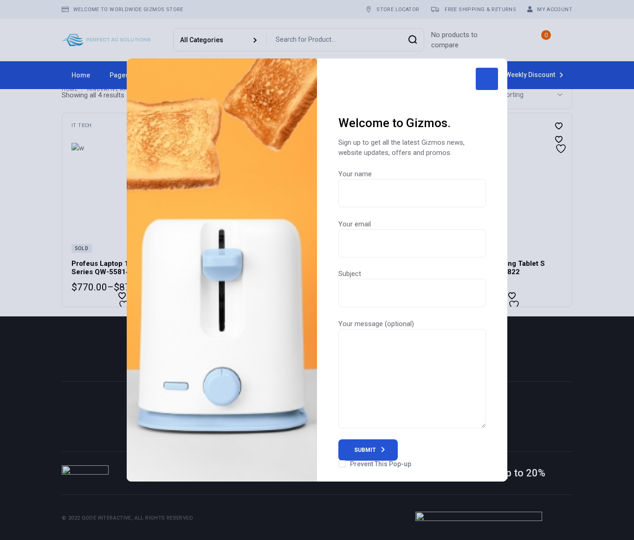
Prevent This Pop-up (380, 464)
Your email (354, 224)
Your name (355, 174)
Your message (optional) (376, 324)
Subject (349, 274)
